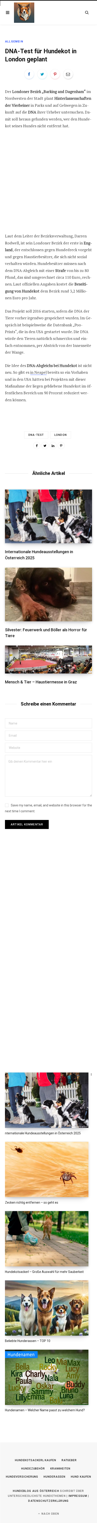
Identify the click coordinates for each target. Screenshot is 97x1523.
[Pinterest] (55, 74)
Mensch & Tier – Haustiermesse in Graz (41, 682)
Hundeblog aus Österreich (36, 1491)
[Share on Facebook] (29, 74)
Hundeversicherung (22, 1476)
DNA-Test (36, 434)
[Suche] (87, 12)
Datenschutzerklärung (48, 1500)
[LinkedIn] (53, 445)
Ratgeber (69, 1460)
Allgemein (14, 41)
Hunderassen (54, 1476)
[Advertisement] (48, 184)
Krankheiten (60, 1468)
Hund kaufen (81, 1476)
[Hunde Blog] (24, 12)
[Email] (68, 74)
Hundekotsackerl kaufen (35, 1460)
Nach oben (50, 1513)
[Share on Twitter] (42, 74)
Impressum (78, 1495)
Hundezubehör (33, 1468)
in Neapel (38, 372)
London (60, 434)
